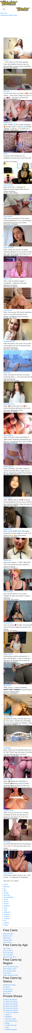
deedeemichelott (9, 341)
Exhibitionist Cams (9, 985)
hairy (5, 891)
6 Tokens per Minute (10, 999)
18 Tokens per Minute (10, 1004)
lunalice (6, 60)
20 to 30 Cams (8, 953)
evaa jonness (8, 310)
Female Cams (7, 936)
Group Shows (7, 991)
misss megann (8, 873)
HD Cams (6, 987)
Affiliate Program (11, 1029)
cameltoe (7, 906)
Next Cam (3, 13)
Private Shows (8, 989)
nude (5, 910)
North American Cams (10, 967)
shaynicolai (7, 560)
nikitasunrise (8, 122)
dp (4, 889)
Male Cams (7, 938)
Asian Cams (7, 973)
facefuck (6, 916)
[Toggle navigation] (3, 9)
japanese (7, 886)
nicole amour (8, 216)
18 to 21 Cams (8, 950)
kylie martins (8, 779)
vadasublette (8, 498)
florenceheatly (8, 591)
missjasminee (8, 717)
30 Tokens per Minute (10, 1006)
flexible (6, 893)
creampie (7, 918)
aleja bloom (7, 685)
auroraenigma (8, 435)
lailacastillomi (8, 623)
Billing (7, 1023)
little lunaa (7, 373)
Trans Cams (7, 942)
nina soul (7, 91)
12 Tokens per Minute (10, 1002)
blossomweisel (8, 247)
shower (6, 901)
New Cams (6, 993)
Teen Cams (7, 948)
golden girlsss (8, 466)
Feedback (8, 1017)
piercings (7, 895)
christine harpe (9, 810)
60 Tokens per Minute (10, 1008)
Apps (7, 1027)
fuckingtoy (7, 842)
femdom (6, 914)
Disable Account (10, 1025)
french (6, 899)
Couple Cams (7, 940)
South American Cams (10, 975)
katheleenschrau (9, 404)
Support (8, 1014)
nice (5, 920)
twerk (5, 908)
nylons (6, 884)
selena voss (7, 279)
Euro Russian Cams (9, 971)
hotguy (6, 925)
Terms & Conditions (11, 1012)
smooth (6, 903)
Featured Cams (8, 934)
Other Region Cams (9, 969)
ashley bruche (8, 185)
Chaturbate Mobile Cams (8, 15)
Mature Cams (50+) (9, 957)
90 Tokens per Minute (10, 1010)
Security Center (10, 1019)
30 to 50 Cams (8, 955)
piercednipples (8, 897)
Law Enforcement (11, 1021)
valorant (6, 923)
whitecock (7, 912)
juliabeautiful (8, 529)
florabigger (7, 748)
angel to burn (8, 654)
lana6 (5, 154)
